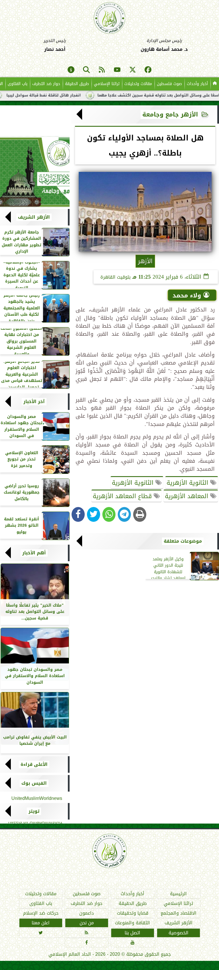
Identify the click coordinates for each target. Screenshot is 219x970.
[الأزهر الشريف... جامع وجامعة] (35, 172)
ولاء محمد (187, 295)
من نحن (87, 923)
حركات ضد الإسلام (40, 913)
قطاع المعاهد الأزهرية (123, 496)
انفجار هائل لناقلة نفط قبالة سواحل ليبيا (63, 95)
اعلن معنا (41, 923)
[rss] (102, 70)
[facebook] (148, 70)
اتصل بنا (132, 933)
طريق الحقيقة (77, 84)
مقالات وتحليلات (138, 84)
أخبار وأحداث (197, 84)
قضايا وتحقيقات (132, 913)
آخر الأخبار (34, 401)
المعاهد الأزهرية (187, 496)
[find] (86, 70)
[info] (71, 70)
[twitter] (132, 70)
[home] (214, 84)
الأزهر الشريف (34, 217)
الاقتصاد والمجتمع (178, 913)
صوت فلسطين (169, 84)
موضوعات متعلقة (183, 541)
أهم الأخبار (34, 553)
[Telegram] (124, 514)
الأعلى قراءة (34, 764)
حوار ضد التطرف (46, 84)
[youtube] (117, 70)
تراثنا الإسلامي (106, 84)
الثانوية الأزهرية (188, 482)
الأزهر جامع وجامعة (170, 114)
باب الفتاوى (17, 84)
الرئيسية (178, 893)
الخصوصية (178, 933)
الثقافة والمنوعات (132, 923)
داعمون (86, 913)
